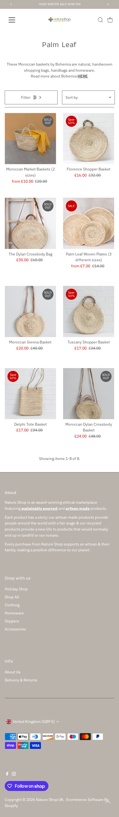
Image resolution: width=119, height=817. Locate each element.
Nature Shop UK (49, 799)
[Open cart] (110, 19)
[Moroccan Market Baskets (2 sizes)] (30, 138)
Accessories (15, 629)
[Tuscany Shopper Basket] (88, 311)
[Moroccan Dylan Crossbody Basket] (88, 393)
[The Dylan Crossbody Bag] (30, 223)
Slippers (12, 621)
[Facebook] (7, 774)
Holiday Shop (16, 588)
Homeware (14, 613)
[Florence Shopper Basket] (88, 138)
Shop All (12, 596)
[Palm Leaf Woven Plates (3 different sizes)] (88, 223)
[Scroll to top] (107, 801)
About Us (12, 671)
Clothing (12, 605)
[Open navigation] (18, 20)
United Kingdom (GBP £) (34, 721)
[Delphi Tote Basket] (30, 393)
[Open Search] (100, 19)
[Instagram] (14, 774)
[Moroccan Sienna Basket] (30, 311)
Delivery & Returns (21, 680)
